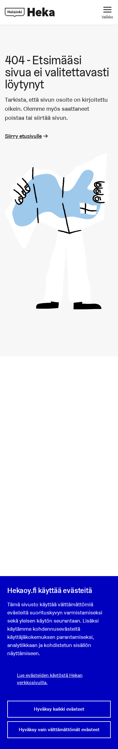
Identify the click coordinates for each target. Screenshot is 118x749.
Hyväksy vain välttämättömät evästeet (59, 729)
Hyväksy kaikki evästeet (59, 709)
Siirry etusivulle (23, 135)
